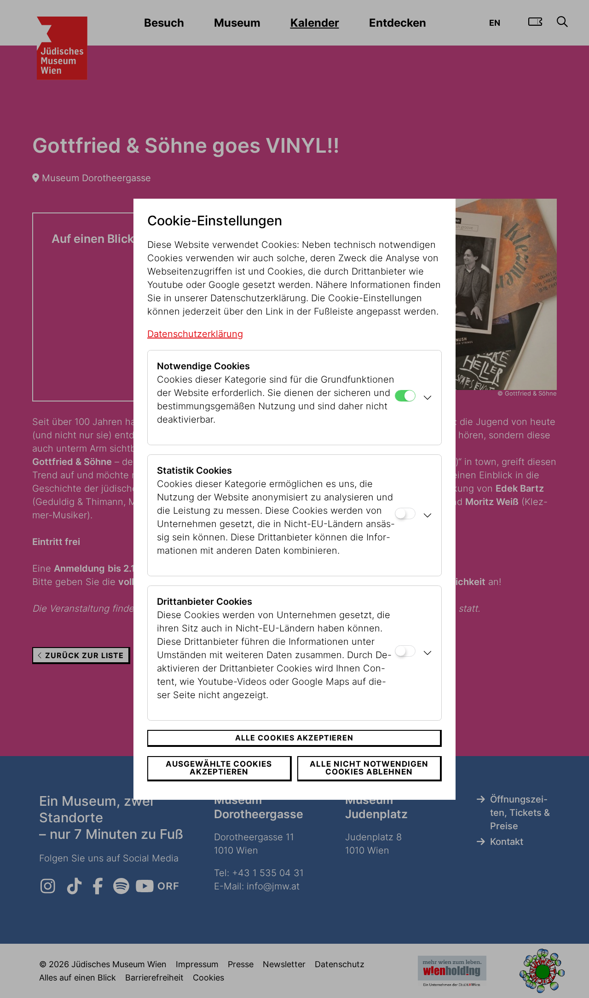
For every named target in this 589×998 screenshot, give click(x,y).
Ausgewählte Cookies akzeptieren (219, 767)
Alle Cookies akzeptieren (294, 737)
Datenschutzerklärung (195, 333)
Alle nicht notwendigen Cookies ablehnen (369, 767)
